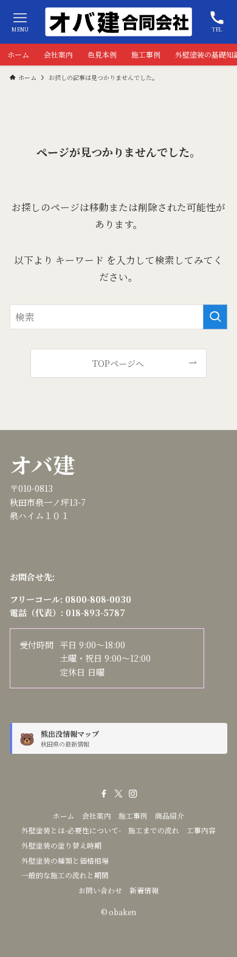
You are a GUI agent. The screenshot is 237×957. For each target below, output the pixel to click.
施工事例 (133, 816)
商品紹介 (169, 816)
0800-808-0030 (98, 599)
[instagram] (133, 793)
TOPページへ (118, 363)
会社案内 (96, 816)
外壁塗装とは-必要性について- (71, 830)
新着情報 (144, 890)
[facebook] (103, 793)
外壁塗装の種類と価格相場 (65, 860)
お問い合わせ (100, 890)
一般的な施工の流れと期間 (65, 875)
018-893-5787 (95, 612)
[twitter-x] (118, 793)
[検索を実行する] (215, 316)
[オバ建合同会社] (118, 22)
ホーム (64, 816)
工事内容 (201, 830)
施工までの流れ (153, 830)
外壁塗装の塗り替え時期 (61, 845)
